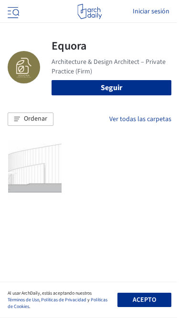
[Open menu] (12, 11)
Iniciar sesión (151, 11)
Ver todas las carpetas (140, 119)
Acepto (144, 300)
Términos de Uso (23, 300)
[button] (30, 119)
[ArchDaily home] (89, 11)
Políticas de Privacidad (63, 300)
